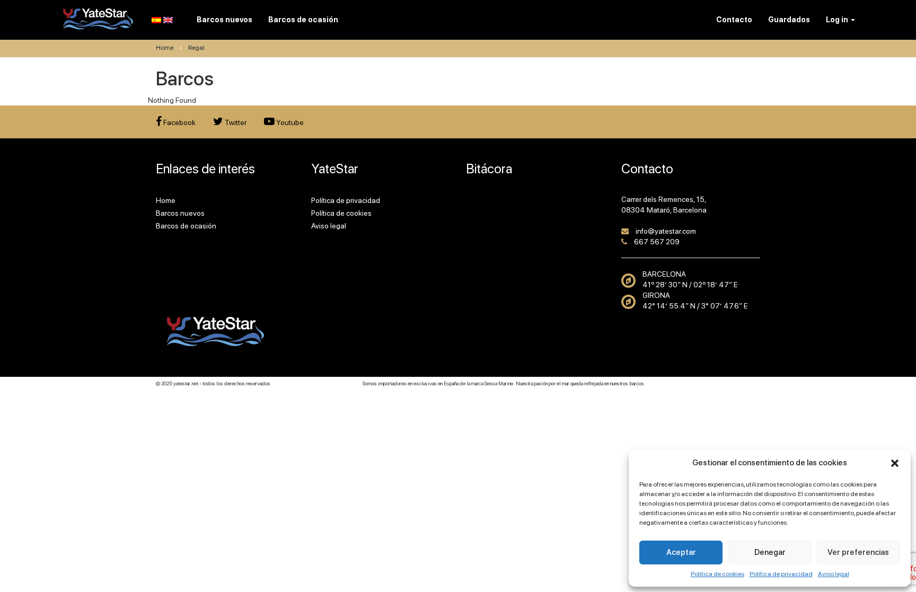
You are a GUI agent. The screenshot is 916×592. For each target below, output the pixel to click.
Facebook (179, 122)
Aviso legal (833, 574)
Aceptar (681, 552)
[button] (894, 463)
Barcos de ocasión (186, 226)
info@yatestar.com (666, 231)
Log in (838, 19)
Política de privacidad (781, 574)
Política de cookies (717, 574)
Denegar (770, 552)
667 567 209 (657, 241)
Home (164, 47)
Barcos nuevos (180, 213)
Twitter (234, 122)
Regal (196, 47)
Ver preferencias (858, 552)
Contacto (734, 19)
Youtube (289, 122)
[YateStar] (98, 18)
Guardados (789, 19)
